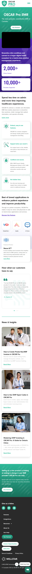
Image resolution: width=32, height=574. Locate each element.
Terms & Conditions (7, 553)
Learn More (7, 258)
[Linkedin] (9, 508)
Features (6, 514)
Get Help (6, 532)
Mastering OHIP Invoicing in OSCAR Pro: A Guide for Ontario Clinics (16, 440)
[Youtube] (14, 508)
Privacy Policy (19, 553)
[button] (14, 310)
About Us (6, 528)
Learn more (5, 117)
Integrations (7, 519)
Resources (7, 523)
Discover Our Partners (8, 215)
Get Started (7, 537)
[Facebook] (3, 508)
